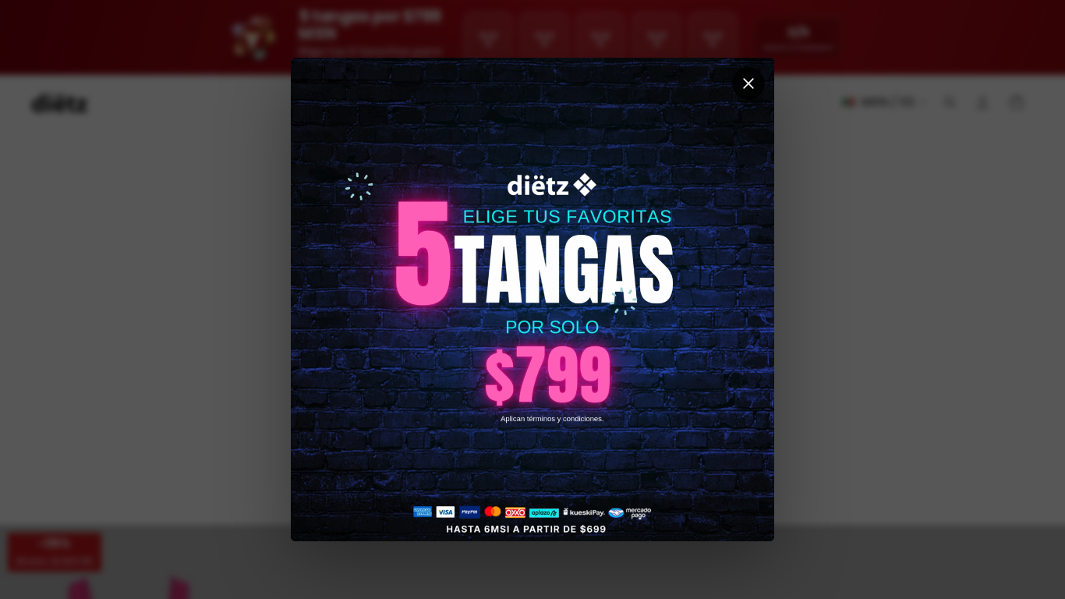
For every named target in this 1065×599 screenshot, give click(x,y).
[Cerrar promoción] (748, 83)
